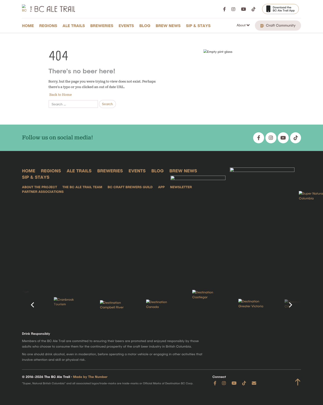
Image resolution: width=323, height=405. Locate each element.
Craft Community (280, 25)
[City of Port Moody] (23, 304)
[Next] (290, 304)
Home (28, 25)
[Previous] (33, 304)
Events (126, 25)
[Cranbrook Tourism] (69, 305)
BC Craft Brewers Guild (130, 187)
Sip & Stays (198, 25)
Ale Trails (74, 25)
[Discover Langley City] (300, 305)
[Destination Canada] (161, 305)
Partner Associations (43, 191)
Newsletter (181, 187)
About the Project (39, 187)
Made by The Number (90, 377)
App (161, 187)
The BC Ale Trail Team (82, 187)
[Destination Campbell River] (115, 305)
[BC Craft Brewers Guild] (262, 222)
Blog (145, 25)
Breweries (101, 25)
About (242, 25)
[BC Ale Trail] (198, 222)
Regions (48, 25)
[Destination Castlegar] (207, 305)
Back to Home (60, 94)
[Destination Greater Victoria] (253, 305)
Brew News (168, 25)
